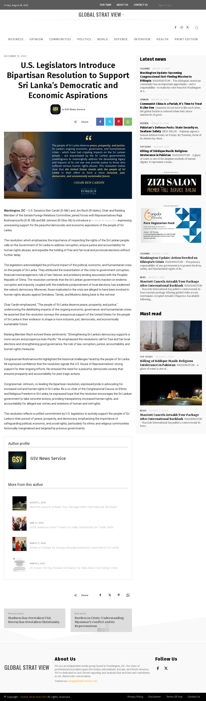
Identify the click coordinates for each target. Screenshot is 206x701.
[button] (196, 27)
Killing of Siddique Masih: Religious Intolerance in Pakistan (166, 363)
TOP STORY (145, 147)
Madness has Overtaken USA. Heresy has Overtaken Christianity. (34, 620)
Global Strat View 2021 (33, 696)
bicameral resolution (104, 220)
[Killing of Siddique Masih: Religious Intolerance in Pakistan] (171, 336)
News (143, 277)
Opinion (144, 100)
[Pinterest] (119, 122)
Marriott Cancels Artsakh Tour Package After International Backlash (169, 417)
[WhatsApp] (128, 122)
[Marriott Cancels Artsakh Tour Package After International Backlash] (171, 389)
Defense (144, 123)
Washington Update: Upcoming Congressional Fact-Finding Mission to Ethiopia (166, 76)
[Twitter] (109, 122)
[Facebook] (100, 122)
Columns (145, 69)
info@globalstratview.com (82, 680)
